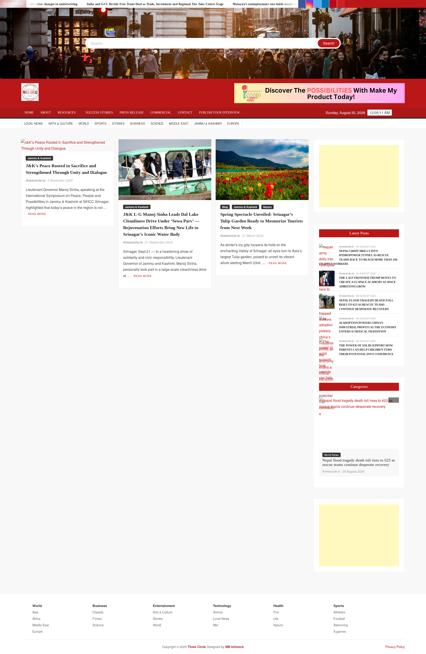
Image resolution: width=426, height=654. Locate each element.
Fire (276, 612)
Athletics (339, 612)
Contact (185, 112)
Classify (98, 612)
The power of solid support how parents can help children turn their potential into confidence (366, 350)
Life (275, 618)
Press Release (132, 112)
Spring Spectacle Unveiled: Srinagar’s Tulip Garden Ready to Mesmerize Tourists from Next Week (261, 221)
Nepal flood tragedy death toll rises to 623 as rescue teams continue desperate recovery (366, 305)
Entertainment (164, 605)
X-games (339, 631)
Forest (97, 618)
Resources (67, 112)
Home (29, 112)
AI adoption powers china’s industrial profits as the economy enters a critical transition (367, 327)
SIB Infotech (234, 646)
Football (339, 618)
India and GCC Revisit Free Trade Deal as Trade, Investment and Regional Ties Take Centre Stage (125, 4)
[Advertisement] (359, 176)
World (84, 123)
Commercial (160, 112)
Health (278, 605)
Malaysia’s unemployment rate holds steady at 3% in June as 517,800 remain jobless (261, 4)
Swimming (340, 625)
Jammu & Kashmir (208, 123)
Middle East (179, 123)
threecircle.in (35, 180)
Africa (36, 618)
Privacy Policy (395, 646)
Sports (100, 123)
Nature (267, 207)
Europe (233, 123)
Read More (37, 214)
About (45, 112)
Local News (33, 123)
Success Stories (99, 112)
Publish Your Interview (219, 112)
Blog (225, 207)
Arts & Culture (60, 123)
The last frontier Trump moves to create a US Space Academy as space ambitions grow (367, 282)
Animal (218, 612)
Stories (118, 123)
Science (157, 123)
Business (137, 123)
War (216, 625)
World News (331, 455)
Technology (222, 605)
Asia (35, 612)
